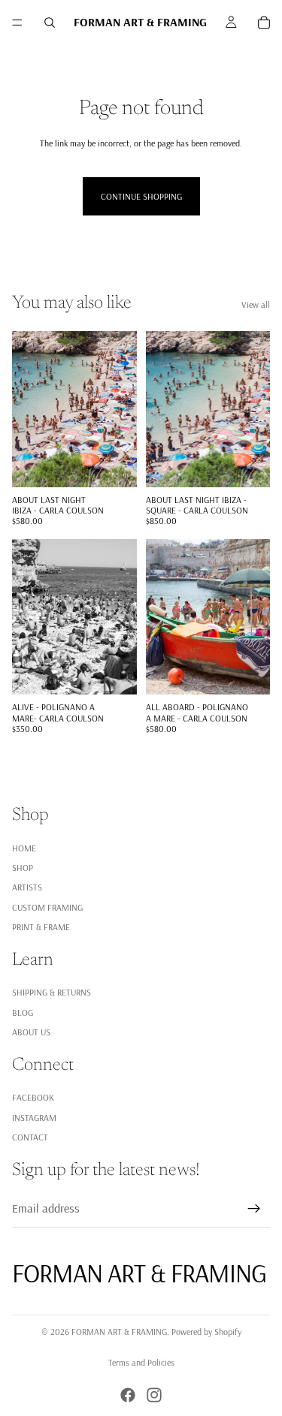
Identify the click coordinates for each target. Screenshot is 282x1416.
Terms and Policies (141, 1362)
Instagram (34, 1116)
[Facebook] (128, 1395)
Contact (30, 1137)
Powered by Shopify (206, 1331)
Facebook (33, 1097)
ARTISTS (27, 887)
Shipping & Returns (51, 992)
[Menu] (17, 22)
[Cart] (263, 22)
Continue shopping (141, 196)
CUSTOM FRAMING (47, 906)
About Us (31, 1032)
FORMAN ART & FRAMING (119, 1331)
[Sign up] (254, 1208)
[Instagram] (154, 1395)
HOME (24, 847)
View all (255, 304)
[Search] (49, 22)
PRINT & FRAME (41, 926)
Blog (22, 1011)
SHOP (22, 866)
